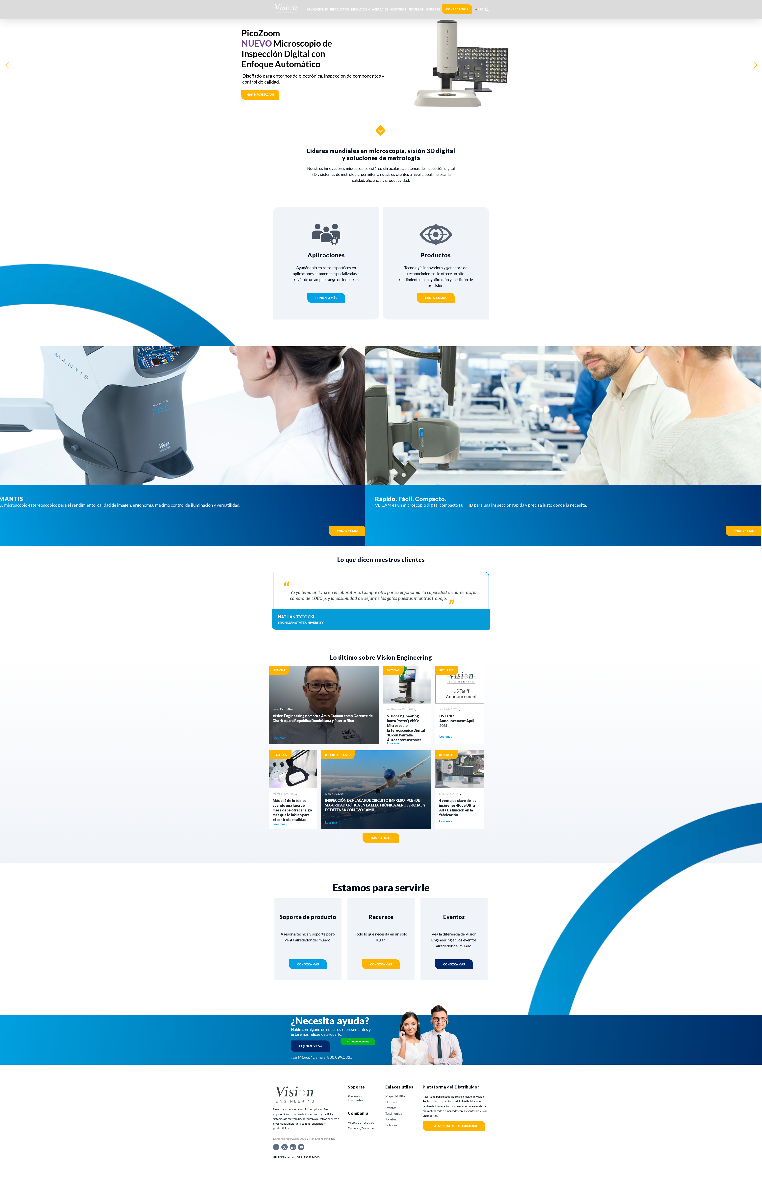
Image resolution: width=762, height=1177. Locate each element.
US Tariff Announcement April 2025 (456, 721)
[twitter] (284, 1147)
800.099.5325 (340, 1057)
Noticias (279, 670)
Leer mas (279, 738)
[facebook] (276, 1147)
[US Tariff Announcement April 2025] (459, 685)
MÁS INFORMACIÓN (261, 66)
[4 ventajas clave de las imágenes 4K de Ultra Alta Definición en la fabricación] (459, 769)
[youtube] (301, 1147)
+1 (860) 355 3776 (310, 1046)
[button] (487, 9)
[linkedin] (293, 1147)
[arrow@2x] (380, 126)
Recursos (446, 670)
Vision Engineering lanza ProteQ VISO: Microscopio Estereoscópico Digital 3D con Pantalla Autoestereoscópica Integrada (406, 730)
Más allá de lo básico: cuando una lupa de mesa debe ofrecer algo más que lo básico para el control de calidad (292, 810)
